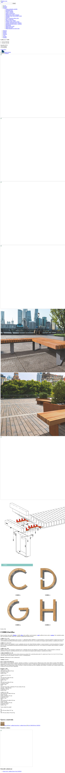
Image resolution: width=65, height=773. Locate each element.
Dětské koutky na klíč (10, 26)
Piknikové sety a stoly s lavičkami (12, 14)
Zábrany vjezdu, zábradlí (11, 20)
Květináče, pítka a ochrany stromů (12, 21)
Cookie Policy (3, 49)
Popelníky (8, 17)
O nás (4, 35)
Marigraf (7, 53)
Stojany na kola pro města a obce (12, 18)
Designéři (5, 34)
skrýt (2, 2)
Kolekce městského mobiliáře (11, 9)
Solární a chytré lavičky (10, 13)
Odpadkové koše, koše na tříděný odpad (14, 16)
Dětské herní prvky (9, 27)
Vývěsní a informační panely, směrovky (14, 22)
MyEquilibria (8, 25)
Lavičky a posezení (9, 12)
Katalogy (5, 31)
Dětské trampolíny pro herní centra (12, 28)
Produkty (5, 8)
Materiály (5, 30)
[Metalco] (4, 1)
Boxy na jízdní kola (9, 19)
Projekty (4, 33)
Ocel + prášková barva (10, 771)
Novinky (5, 36)
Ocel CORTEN (18, 771)
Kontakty (5, 37)
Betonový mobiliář (9, 11)
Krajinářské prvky (9, 10)
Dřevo (4, 771)
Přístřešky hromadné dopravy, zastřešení (14, 23)
